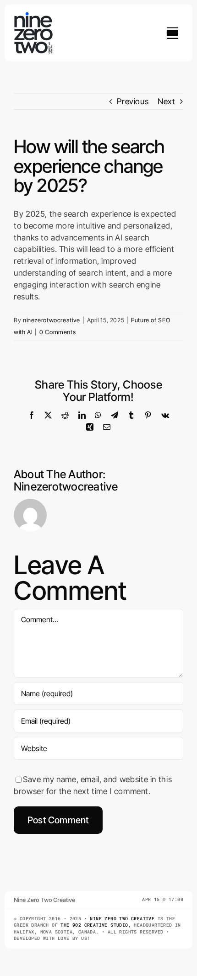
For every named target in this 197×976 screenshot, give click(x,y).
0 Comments (57, 332)
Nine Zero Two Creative (122, 919)
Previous (132, 101)
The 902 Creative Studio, (95, 925)
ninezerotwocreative (51, 320)
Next (166, 101)
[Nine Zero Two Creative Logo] (35, 16)
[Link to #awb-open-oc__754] (172, 33)
